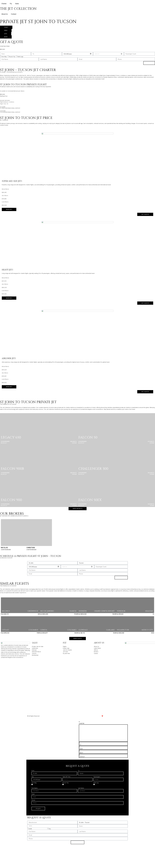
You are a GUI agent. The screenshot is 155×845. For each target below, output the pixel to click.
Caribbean (13, 516)
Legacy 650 (11, 437)
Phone (33, 800)
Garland (110, 630)
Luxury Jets (83, 738)
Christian (30, 548)
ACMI (30, 828)
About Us (99, 643)
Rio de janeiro (47, 611)
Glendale (83, 630)
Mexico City (147, 630)
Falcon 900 (11, 500)
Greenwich (33, 611)
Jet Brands (83, 732)
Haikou (73, 611)
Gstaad (5, 630)
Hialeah (149, 611)
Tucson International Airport (10, 112)
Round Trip (12, 56)
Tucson (2, 111)
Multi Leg (95, 782)
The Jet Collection (18, 8)
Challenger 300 (93, 468)
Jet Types (83, 729)
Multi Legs (20, 56)
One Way (4, 56)
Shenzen (83, 611)
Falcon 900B (12, 468)
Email (32, 794)
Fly (64, 643)
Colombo (71, 630)
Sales (34, 643)
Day (32, 776)
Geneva (43, 630)
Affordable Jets (84, 735)
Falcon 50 (87, 437)
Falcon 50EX (90, 500)
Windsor (121, 611)
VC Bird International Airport (10, 108)
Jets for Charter (84, 726)
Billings (6, 611)
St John (2, 107)
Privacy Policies (65, 716)
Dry (50, 828)
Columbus (33, 630)
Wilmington (123, 630)
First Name (34, 788)
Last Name (81, 788)
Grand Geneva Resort (104, 611)
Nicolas (4, 548)
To (78, 770)
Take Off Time (66, 776)
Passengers (96, 776)
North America (23, 516)
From (32, 770)
